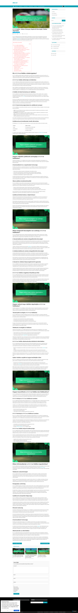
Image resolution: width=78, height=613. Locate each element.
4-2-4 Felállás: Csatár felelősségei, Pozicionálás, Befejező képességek (18, 556)
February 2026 (54, 53)
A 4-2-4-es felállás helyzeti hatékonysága (19, 64)
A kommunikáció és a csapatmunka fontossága (20, 50)
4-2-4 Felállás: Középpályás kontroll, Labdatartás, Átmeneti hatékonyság (57, 30)
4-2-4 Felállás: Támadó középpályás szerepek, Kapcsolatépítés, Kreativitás (18, 543)
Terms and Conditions (41, 6)
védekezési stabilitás (19, 426)
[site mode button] (63, 6)
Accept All (16, 610)
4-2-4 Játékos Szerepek (16, 32)
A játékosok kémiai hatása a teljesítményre (19, 52)
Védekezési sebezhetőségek (17, 66)
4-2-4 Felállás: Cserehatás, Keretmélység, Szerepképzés (42, 556)
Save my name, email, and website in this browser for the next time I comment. (16, 589)
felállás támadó (41, 132)
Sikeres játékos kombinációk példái (18, 51)
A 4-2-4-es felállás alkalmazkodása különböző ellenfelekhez (21, 60)
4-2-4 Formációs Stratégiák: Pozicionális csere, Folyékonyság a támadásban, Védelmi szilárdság (45, 543)
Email (14, 578)
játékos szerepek (42, 467)
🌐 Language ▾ (74, 611)
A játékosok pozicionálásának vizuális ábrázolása (20, 48)
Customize (4, 610)
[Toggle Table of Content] (29, 44)
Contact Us (20, 6)
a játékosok (18, 38)
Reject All (10, 610)
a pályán (38, 526)
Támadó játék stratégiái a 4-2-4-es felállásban (19, 58)
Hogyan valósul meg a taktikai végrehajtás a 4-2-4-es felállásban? (21, 57)
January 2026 (54, 55)
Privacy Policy (31, 6)
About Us (16, 6)
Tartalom (53, 11)
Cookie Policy (25, 6)
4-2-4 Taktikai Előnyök (55, 48)
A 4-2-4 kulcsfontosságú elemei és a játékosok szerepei (21, 47)
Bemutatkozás (54, 13)
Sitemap (35, 6)
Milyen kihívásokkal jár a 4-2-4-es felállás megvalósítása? (20, 65)
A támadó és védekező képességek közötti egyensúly (20, 55)
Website (14, 582)
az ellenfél (43, 347)
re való (24, 96)
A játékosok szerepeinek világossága (18, 68)
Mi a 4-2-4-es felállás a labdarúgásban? (18, 45)
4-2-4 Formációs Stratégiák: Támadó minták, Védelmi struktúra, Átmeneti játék (58, 36)
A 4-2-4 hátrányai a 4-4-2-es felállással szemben (20, 63)
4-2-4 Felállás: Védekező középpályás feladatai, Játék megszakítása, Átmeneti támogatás (31, 556)
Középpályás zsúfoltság (17, 67)
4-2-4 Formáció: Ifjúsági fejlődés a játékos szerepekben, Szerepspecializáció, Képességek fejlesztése (58, 27)
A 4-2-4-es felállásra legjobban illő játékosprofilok (20, 56)
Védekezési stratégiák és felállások (18, 59)
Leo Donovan (20, 33)
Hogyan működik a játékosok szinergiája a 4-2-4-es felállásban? (21, 49)
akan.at (15, 3)
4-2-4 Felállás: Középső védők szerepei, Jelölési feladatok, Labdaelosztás (57, 33)
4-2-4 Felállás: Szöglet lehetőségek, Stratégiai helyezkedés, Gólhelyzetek (58, 39)
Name (14, 574)
